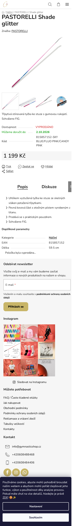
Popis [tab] (22, 186)
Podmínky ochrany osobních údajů (24, 413)
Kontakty (8, 429)
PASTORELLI (20, 31)
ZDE (5, 497)
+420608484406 (23, 462)
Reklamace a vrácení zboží (19, 419)
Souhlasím (35, 517)
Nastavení (35, 506)
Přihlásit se (16, 307)
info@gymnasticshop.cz (26, 447)
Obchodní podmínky (15, 408)
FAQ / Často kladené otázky (20, 398)
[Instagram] (16, 472)
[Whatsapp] (25, 472)
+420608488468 (23, 454)
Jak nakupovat (11, 403)
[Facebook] (7, 472)
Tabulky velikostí (13, 424)
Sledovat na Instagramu (31, 382)
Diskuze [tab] (49, 186)
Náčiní (53, 238)
